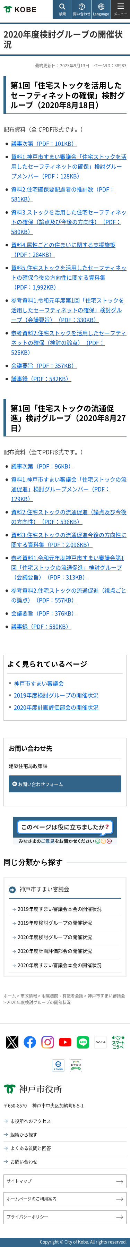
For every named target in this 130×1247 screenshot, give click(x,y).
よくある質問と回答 (30, 1148)
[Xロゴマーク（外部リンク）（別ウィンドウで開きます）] (12, 1042)
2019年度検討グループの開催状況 (55, 922)
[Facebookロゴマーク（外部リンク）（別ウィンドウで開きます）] (30, 1042)
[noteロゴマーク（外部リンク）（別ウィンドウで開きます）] (100, 1042)
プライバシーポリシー (27, 1217)
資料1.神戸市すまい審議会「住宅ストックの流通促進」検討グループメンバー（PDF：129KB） (69, 489)
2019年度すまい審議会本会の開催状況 (60, 908)
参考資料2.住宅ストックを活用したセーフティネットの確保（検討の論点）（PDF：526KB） (69, 342)
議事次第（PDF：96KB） (42, 466)
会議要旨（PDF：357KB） (44, 365)
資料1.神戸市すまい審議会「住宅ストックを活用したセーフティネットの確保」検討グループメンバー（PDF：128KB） (69, 166)
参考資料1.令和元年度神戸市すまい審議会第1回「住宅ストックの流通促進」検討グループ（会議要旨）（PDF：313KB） (67, 567)
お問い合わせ (23, 1161)
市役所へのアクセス (30, 1121)
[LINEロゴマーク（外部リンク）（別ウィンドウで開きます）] (83, 1042)
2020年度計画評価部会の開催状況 (55, 950)
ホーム (9, 996)
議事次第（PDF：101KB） (44, 143)
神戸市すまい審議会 (44, 889)
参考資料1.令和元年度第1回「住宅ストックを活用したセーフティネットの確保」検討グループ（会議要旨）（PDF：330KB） (67, 310)
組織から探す (23, 1134)
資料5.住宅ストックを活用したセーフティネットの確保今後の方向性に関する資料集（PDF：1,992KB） (69, 277)
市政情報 (28, 996)
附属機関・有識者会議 (62, 996)
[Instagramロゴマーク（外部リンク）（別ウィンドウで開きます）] (47, 1042)
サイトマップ (19, 1181)
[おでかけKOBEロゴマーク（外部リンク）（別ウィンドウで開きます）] (76, 1065)
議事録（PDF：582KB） (41, 378)
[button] (62, 9)
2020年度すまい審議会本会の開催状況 (60, 964)
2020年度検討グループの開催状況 (55, 936)
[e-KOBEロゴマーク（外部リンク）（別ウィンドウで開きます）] (58, 1065)
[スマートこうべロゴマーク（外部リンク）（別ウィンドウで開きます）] (118, 1042)
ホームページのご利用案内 (32, 1199)
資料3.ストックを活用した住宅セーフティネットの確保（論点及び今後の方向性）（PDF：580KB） (69, 222)
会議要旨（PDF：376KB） (44, 613)
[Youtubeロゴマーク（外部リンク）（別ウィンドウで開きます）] (65, 1042)
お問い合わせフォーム (40, 784)
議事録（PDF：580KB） (41, 626)
